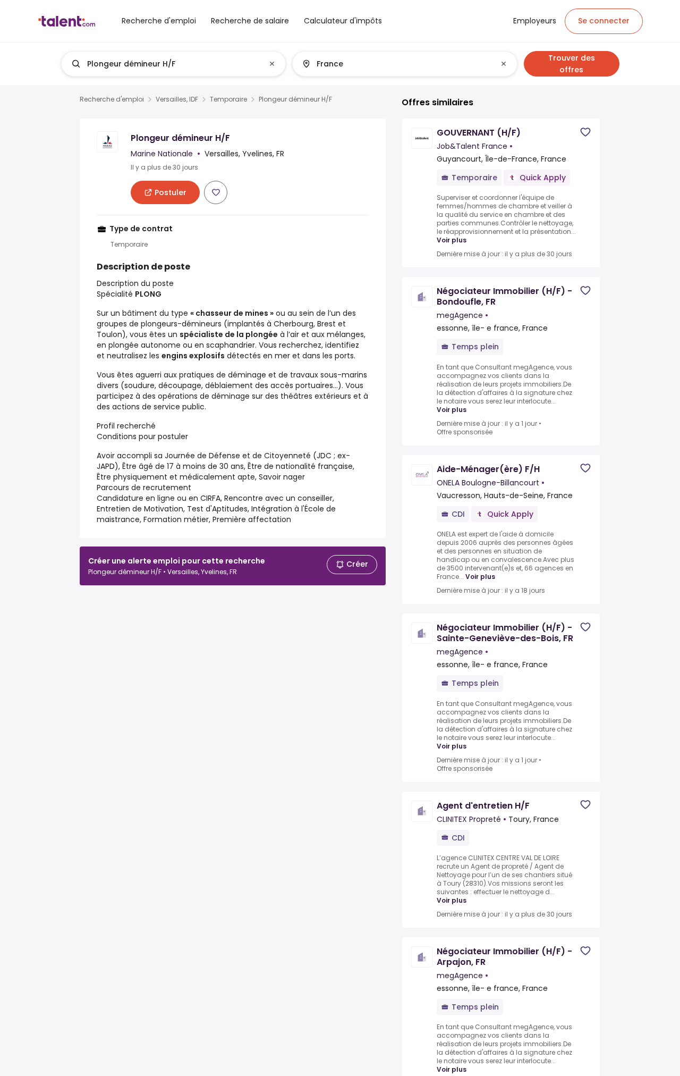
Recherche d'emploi (112, 99)
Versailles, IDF (177, 99)
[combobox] (173, 64)
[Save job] (215, 192)
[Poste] (164, 64)
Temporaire (228, 99)
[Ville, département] (395, 64)
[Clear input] (272, 64)
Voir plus (451, 240)
